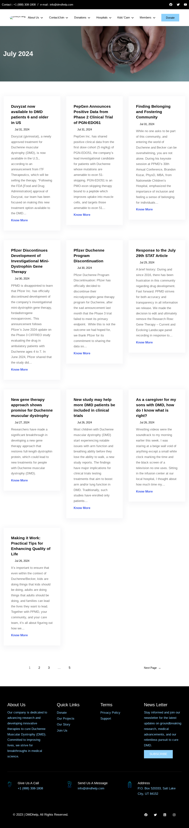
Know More (19, 220)
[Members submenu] (154, 17)
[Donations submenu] (89, 17)
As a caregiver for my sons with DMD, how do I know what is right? (156, 407)
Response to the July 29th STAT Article (156, 253)
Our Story (63, 724)
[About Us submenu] (41, 17)
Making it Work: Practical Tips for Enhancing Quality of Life (30, 546)
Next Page (152, 667)
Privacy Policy (110, 712)
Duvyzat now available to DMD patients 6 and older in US (29, 114)
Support (105, 718)
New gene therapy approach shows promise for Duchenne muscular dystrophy (32, 407)
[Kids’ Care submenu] (132, 17)
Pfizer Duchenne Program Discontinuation (89, 255)
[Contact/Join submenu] (67, 17)
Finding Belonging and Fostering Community (153, 111)
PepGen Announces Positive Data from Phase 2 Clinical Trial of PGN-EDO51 (93, 114)
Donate (170, 17)
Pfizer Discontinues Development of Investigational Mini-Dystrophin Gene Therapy (30, 261)
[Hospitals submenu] (110, 17)
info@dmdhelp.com (61, 4)
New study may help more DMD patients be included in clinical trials (94, 407)
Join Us (62, 730)
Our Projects (65, 718)
